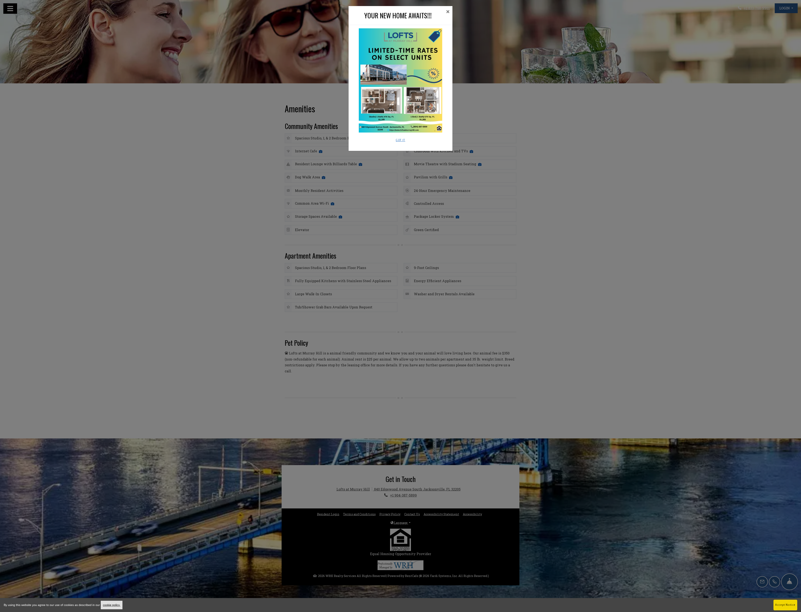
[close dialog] (448, 12)
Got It (400, 140)
